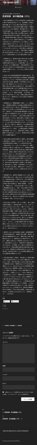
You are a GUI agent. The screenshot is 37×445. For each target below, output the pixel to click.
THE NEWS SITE (11, 2)
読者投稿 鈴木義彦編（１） (11, 325)
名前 (4, 366)
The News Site (16, 13)
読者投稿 (20, 325)
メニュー (19, 7)
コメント (5, 342)
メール (5, 374)
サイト (4, 383)
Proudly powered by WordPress (11, 441)
